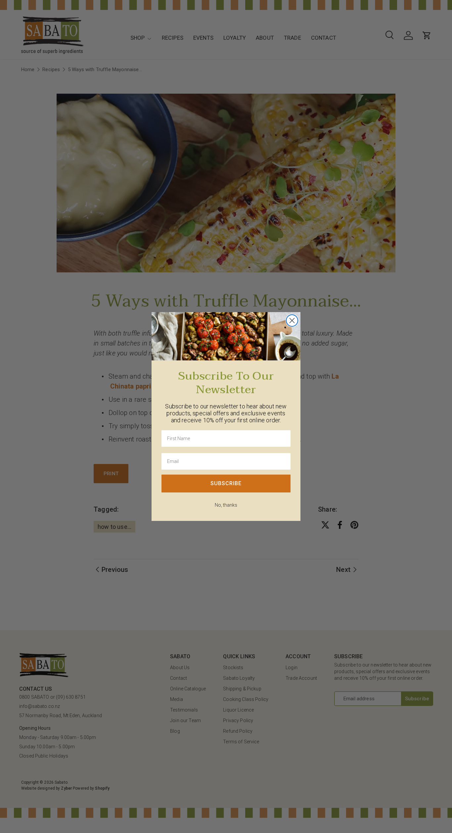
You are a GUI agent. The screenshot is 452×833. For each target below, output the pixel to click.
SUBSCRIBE (226, 483)
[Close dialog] (292, 320)
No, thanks (226, 505)
